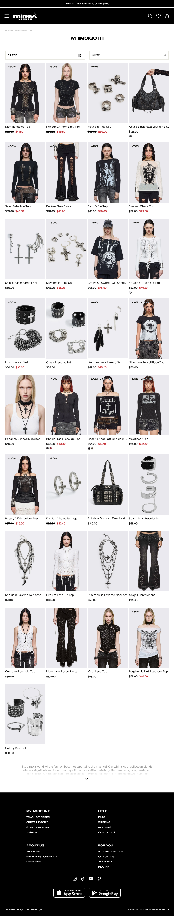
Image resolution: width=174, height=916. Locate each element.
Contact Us (106, 832)
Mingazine (33, 862)
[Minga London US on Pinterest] (99, 878)
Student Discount (111, 852)
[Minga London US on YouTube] (91, 878)
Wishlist (32, 832)
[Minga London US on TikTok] (83, 878)
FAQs (101, 817)
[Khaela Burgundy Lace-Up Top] (51, 448)
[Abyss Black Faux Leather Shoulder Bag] (130, 136)
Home (9, 31)
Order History (37, 822)
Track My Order (38, 817)
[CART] (167, 16)
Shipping (104, 822)
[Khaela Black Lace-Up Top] (48, 448)
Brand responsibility (42, 857)
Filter (13, 55)
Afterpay (105, 862)
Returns (104, 827)
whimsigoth (23, 31)
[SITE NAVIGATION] (7, 16)
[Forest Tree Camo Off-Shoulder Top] (92, 448)
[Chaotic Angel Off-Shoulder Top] (89, 448)
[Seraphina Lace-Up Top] (130, 292)
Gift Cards (106, 857)
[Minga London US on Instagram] (75, 878)
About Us (33, 852)
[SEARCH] (150, 16)
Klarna (103, 867)
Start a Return (37, 827)
